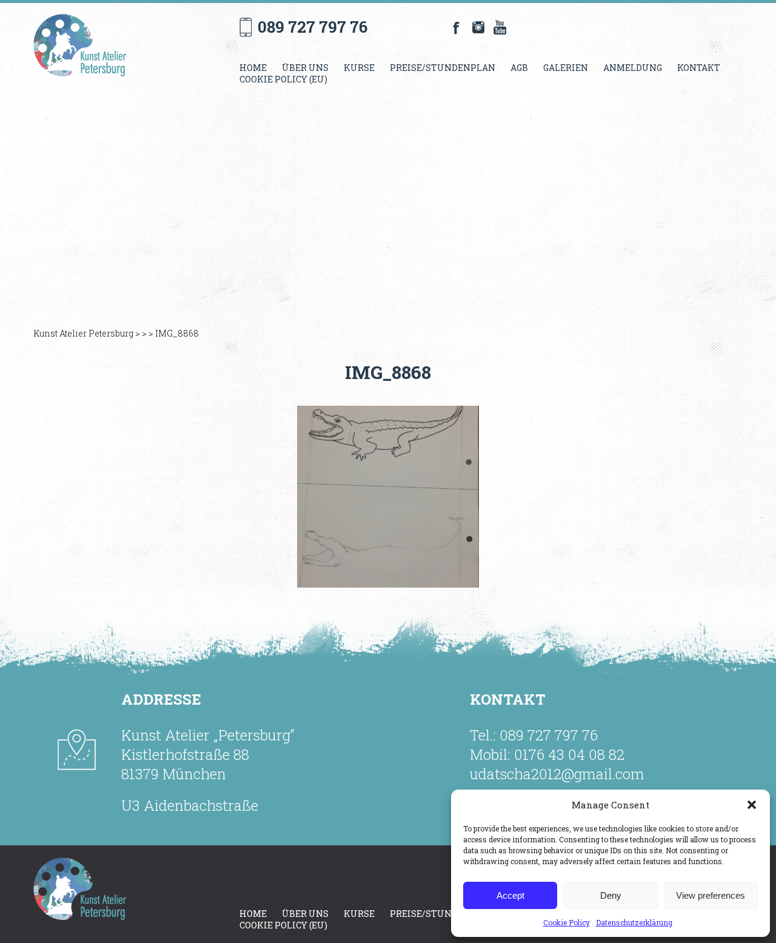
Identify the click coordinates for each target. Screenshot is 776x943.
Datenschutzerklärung (634, 922)
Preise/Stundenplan (442, 67)
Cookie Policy (566, 922)
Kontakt (698, 67)
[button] (752, 805)
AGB (519, 67)
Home (253, 67)
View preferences (710, 895)
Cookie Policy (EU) (283, 79)
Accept (510, 895)
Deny (610, 895)
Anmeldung (632, 67)
